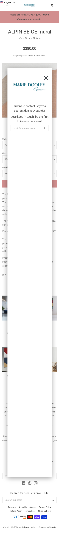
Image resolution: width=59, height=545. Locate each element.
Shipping (17, 55)
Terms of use (30, 511)
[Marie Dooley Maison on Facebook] (23, 483)
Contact (32, 507)
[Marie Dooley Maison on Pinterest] (30, 483)
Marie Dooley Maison (29, 38)
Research (12, 507)
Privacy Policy (45, 507)
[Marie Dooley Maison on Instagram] (36, 483)
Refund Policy (16, 511)
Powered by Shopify (47, 527)
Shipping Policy (44, 511)
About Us (23, 507)
